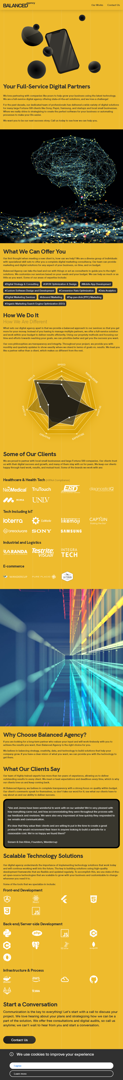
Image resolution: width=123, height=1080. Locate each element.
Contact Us (113, 5)
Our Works (97, 5)
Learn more (20, 1073)
